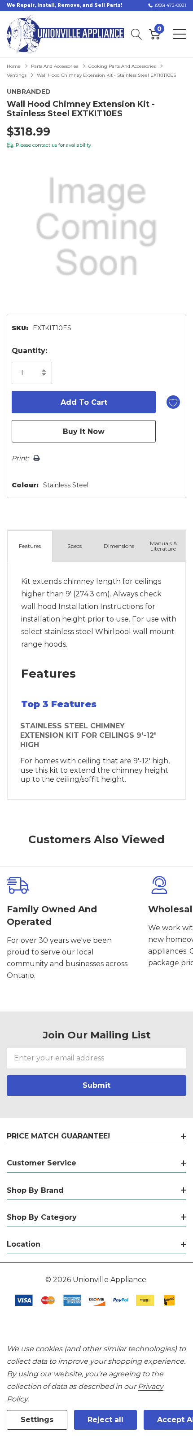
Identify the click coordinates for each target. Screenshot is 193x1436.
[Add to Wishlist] (173, 402)
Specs (74, 546)
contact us (44, 145)
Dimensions (119, 546)
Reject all (105, 1419)
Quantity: (29, 350)
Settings (37, 1419)
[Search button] (136, 34)
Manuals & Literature (163, 546)
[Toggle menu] (179, 34)
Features (30, 546)
